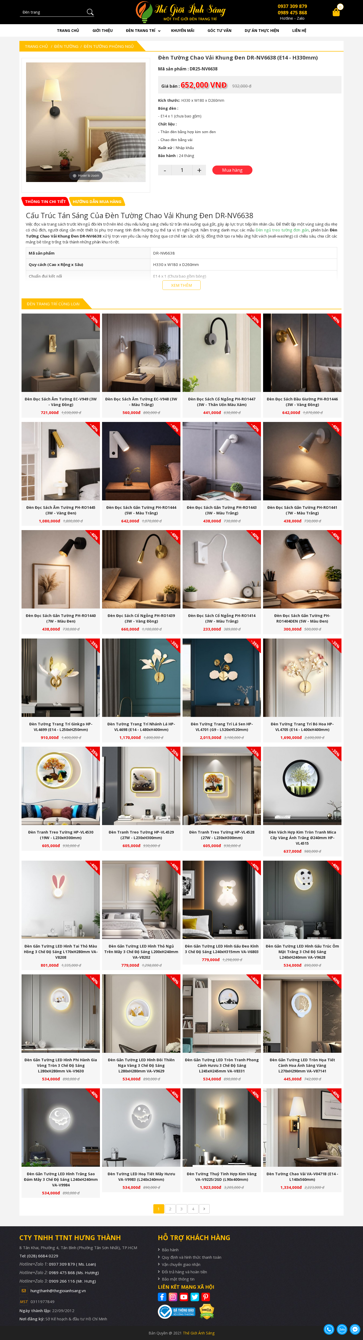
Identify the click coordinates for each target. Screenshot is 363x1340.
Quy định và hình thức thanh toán (191, 1257)
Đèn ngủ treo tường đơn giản (282, 230)
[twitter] (195, 1297)
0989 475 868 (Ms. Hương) (74, 1272)
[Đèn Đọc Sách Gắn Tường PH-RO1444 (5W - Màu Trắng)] (141, 461)
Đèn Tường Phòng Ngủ (109, 46)
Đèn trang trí (140, 30)
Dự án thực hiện (262, 30)
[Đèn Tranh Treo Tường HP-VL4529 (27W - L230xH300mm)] (141, 786)
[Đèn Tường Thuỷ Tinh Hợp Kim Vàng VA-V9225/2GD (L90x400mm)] (222, 1127)
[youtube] (184, 1297)
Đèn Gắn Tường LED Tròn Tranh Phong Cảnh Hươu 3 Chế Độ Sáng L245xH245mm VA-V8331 (222, 1065)
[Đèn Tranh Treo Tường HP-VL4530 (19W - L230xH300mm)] (61, 786)
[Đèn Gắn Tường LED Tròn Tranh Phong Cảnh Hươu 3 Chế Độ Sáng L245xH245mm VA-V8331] (222, 1013)
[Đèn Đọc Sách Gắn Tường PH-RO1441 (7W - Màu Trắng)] (302, 461)
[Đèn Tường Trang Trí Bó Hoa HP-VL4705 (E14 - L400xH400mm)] (302, 678)
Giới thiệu (102, 30)
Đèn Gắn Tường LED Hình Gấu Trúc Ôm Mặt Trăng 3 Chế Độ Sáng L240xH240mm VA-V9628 (302, 952)
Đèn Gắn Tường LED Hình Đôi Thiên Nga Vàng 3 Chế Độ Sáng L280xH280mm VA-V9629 (141, 1065)
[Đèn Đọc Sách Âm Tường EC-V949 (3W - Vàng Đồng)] (61, 353)
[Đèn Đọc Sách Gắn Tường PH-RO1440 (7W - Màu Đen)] (61, 569)
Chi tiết (59, 355)
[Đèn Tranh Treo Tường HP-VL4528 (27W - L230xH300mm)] (222, 786)
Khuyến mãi (182, 30)
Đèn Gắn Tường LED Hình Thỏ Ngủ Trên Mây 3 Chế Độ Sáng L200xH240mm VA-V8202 (141, 952)
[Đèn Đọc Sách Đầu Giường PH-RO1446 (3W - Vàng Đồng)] (302, 353)
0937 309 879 (292, 6)
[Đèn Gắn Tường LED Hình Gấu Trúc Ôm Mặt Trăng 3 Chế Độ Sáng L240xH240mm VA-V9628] (302, 900)
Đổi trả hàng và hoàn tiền (184, 1271)
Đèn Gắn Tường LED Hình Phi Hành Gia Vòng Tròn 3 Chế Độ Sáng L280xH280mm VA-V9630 (60, 1065)
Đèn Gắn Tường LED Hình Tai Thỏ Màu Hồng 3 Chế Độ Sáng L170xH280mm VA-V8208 (61, 952)
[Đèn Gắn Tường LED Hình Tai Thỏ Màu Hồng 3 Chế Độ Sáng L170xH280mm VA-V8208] (61, 900)
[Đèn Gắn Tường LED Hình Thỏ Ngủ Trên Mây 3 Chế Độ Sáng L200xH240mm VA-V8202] (141, 900)
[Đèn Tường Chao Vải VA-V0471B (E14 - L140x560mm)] (302, 1127)
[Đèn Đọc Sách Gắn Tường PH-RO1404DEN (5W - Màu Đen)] (302, 569)
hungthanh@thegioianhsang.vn (58, 1290)
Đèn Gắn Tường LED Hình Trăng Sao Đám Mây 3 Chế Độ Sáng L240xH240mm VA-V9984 (61, 1179)
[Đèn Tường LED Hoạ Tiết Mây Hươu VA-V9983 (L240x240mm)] (141, 1127)
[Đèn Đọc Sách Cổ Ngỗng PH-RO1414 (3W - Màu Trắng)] (222, 569)
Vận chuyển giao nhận (181, 1264)
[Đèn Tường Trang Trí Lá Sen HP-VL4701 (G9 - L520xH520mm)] (222, 678)
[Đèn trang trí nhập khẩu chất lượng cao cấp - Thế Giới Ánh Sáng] (182, 12)
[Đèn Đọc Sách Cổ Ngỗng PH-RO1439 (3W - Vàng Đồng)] (141, 569)
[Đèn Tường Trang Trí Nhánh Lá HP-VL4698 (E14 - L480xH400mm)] (141, 678)
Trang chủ (68, 30)
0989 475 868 (292, 12)
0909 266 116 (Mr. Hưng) (72, 1281)
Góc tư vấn (219, 30)
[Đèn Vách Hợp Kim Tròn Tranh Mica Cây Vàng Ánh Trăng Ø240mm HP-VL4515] (302, 786)
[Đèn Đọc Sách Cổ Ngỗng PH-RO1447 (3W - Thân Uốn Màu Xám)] (222, 353)
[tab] (45, 201)
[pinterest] (206, 1297)
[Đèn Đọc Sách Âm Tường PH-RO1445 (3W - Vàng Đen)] (61, 461)
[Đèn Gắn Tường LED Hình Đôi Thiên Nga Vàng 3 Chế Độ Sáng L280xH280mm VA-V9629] (141, 1013)
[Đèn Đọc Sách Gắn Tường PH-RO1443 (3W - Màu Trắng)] (222, 461)
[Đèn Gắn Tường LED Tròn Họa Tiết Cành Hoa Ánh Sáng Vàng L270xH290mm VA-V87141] (302, 1013)
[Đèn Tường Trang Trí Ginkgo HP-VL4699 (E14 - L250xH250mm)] (61, 678)
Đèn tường (66, 46)
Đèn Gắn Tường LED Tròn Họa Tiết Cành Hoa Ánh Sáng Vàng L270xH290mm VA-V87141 (302, 1065)
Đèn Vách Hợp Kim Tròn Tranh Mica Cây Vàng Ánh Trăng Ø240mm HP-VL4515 (302, 838)
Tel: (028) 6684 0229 (38, 1255)
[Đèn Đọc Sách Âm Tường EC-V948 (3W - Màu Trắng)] (141, 353)
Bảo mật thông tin (178, 1279)
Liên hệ (299, 30)
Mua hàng (63, 355)
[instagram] (174, 1297)
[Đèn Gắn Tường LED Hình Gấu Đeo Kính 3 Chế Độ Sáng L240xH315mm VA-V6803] (222, 900)
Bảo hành (170, 1249)
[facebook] (163, 1297)
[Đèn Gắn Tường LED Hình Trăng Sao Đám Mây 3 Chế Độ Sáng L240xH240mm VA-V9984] (61, 1127)
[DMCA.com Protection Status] (204, 1312)
